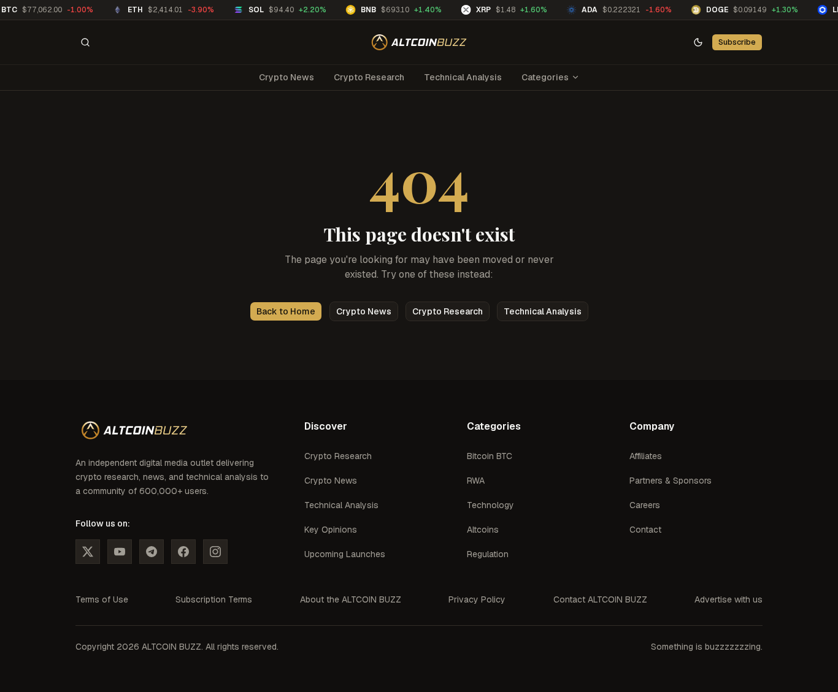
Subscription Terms (213, 599)
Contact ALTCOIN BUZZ (600, 599)
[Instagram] (215, 551)
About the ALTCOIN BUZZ (350, 599)
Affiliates (645, 456)
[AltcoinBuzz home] (419, 42)
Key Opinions (330, 529)
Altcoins (483, 529)
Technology (490, 505)
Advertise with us (728, 599)
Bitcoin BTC (489, 456)
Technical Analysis (463, 77)
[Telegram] (151, 551)
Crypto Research (369, 77)
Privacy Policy (476, 599)
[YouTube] (119, 551)
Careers (644, 505)
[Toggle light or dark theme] (698, 42)
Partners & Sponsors (670, 480)
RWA (476, 480)
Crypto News (286, 77)
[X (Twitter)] (87, 551)
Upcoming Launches (344, 554)
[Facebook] (183, 551)
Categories (545, 77)
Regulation (488, 554)
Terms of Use (101, 599)
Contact (645, 529)
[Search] (85, 42)
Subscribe (737, 42)
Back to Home (285, 311)
